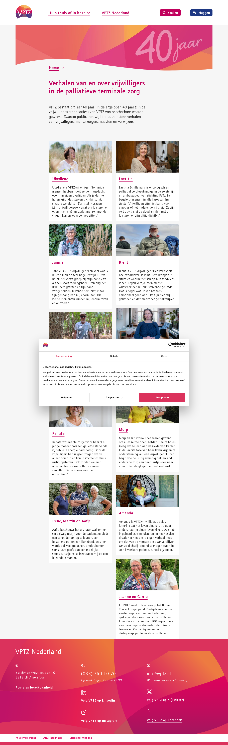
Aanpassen (112, 397)
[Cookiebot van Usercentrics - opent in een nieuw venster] (170, 345)
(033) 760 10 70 (98, 673)
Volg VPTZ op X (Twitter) (165, 700)
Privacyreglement (26, 737)
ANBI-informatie (52, 737)
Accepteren (162, 397)
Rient (123, 262)
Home (54, 67)
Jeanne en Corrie (133, 596)
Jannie (57, 262)
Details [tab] (114, 356)
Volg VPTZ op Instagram (99, 720)
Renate (58, 433)
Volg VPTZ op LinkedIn (98, 700)
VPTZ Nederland (115, 12)
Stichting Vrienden (81, 737)
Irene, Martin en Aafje (71, 520)
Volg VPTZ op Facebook (164, 720)
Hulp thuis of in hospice (69, 12)
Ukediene (60, 178)
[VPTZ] (24, 12)
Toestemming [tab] (64, 356)
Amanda (126, 512)
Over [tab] (164, 356)
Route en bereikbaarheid (34, 687)
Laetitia (126, 178)
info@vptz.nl (159, 673)
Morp (123, 429)
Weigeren (66, 397)
